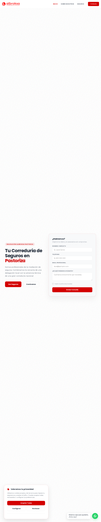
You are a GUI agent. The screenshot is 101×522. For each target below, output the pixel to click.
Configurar (16, 509)
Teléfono (55, 254)
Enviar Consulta (72, 290)
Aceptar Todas (26, 503)
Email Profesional (59, 262)
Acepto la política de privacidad (63, 284)
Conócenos (31, 284)
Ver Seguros (13, 284)
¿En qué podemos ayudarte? (62, 271)
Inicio (55, 4)
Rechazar (36, 509)
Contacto (93, 4)
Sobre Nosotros (67, 4)
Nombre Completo (59, 246)
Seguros (80, 4)
